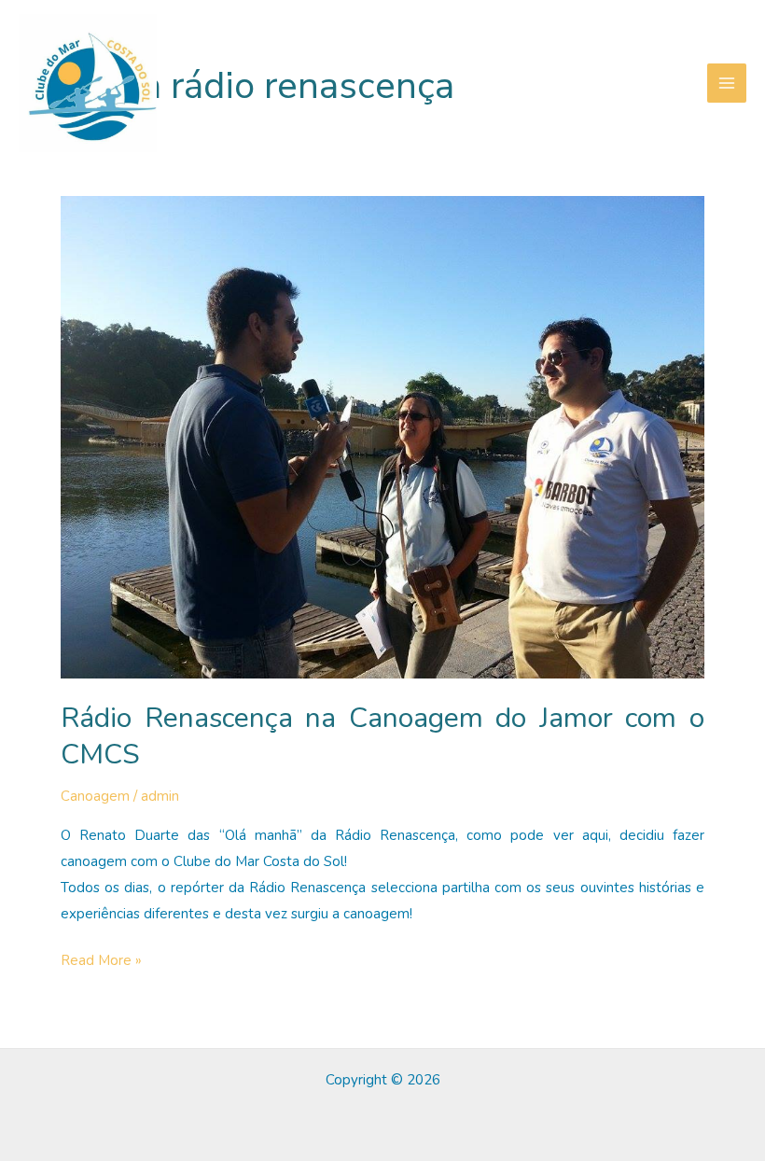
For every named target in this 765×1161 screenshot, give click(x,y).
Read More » (101, 962)
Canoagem (95, 796)
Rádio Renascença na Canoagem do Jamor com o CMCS (382, 736)
